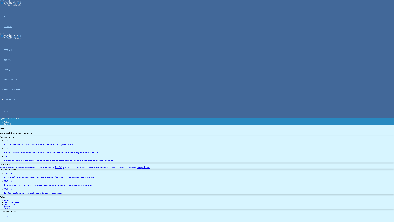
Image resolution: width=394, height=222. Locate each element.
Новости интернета (13, 89)
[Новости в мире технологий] (10, 5)
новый (116, 167)
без (79, 167)
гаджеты (84, 167)
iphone (33, 167)
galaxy (23, 167)
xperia (53, 167)
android (2, 167)
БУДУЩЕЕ (8, 70)
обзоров (121, 167)
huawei (28, 167)
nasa (37, 167)
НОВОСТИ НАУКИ (11, 80)
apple (19, 167)
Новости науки (9, 204)
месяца (105, 167)
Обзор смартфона (71, 167)
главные (90, 167)
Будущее (7, 200)
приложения (132, 167)
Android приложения (11, 167)
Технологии (8, 208)
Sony (49, 167)
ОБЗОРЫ (7, 60)
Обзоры (7, 206)
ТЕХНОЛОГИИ (9, 99)
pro (40, 167)
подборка (126, 167)
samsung (44, 167)
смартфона (143, 167)
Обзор (59, 167)
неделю (112, 167)
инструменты (98, 167)
